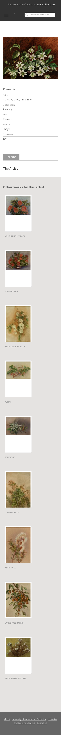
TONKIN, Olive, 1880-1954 (17, 99)
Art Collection (30, 4)
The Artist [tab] (11, 156)
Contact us (42, 723)
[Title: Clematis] (30, 58)
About (7, 719)
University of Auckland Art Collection (29, 719)
